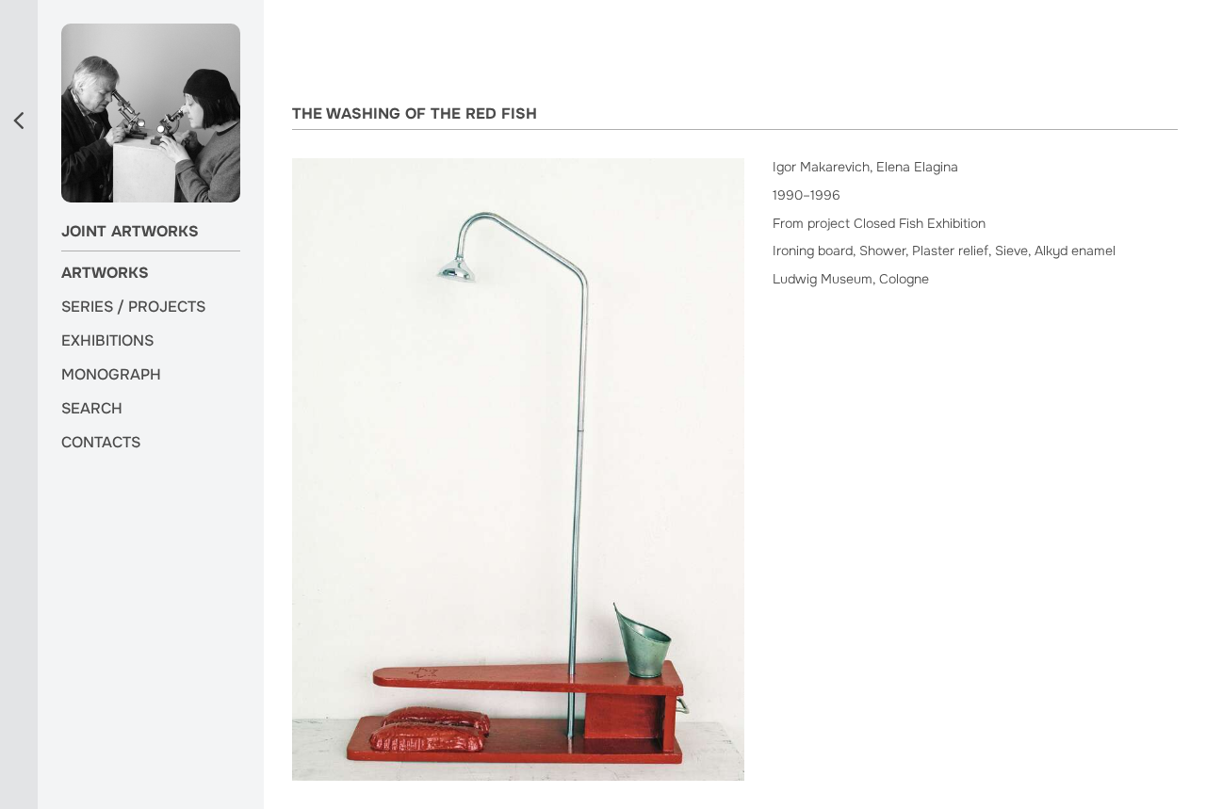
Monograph (111, 374)
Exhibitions (107, 340)
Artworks (105, 273)
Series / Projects (133, 307)
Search (91, 408)
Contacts (100, 442)
